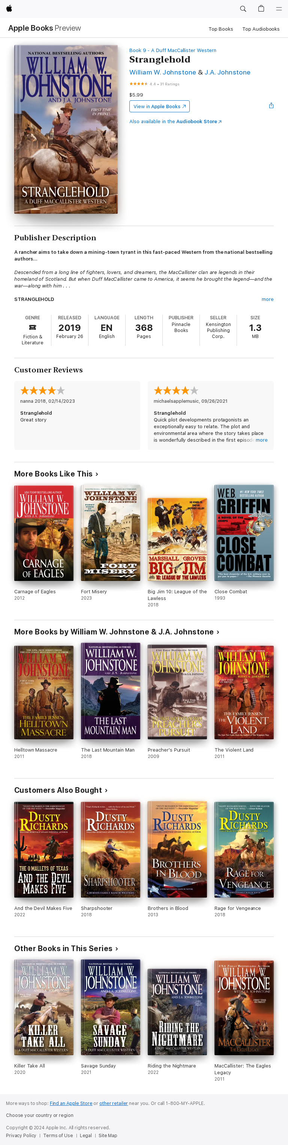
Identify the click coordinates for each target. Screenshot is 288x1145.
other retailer (113, 1103)
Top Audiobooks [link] (261, 29)
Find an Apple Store (71, 1103)
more (268, 299)
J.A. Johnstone (228, 72)
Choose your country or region (40, 1115)
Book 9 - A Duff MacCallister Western (172, 50)
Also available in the (173, 121)
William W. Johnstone (162, 72)
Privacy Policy (21, 1135)
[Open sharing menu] (271, 106)
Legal (86, 1135)
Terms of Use (58, 1135)
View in (157, 106)
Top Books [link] (220, 29)
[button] (243, 9)
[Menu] (279, 9)
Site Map (108, 1135)
